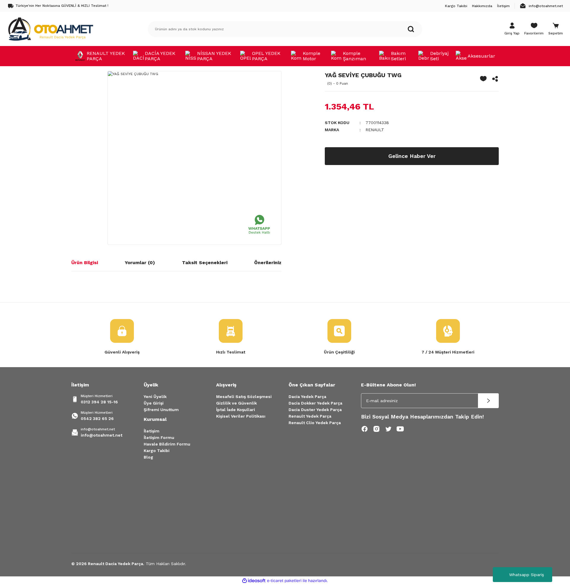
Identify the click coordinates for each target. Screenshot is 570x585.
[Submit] (488, 400)
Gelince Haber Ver (412, 156)
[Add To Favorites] (483, 78)
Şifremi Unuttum (161, 409)
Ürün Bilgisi (84, 262)
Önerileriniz (267, 262)
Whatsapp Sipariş (526, 574)
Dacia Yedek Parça (307, 396)
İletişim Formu (159, 437)
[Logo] (50, 29)
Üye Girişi (154, 403)
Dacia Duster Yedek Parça (315, 409)
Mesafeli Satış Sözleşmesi (244, 396)
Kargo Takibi (157, 450)
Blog (148, 457)
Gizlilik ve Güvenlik (236, 403)
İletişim (151, 431)
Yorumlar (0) (140, 262)
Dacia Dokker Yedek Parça (315, 403)
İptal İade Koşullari (235, 409)
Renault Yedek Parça (310, 416)
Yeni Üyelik (155, 396)
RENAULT (374, 129)
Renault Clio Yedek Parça (315, 422)
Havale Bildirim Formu (167, 444)
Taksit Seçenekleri (204, 262)
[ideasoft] (254, 581)
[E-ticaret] (284, 581)
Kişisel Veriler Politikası (240, 416)
